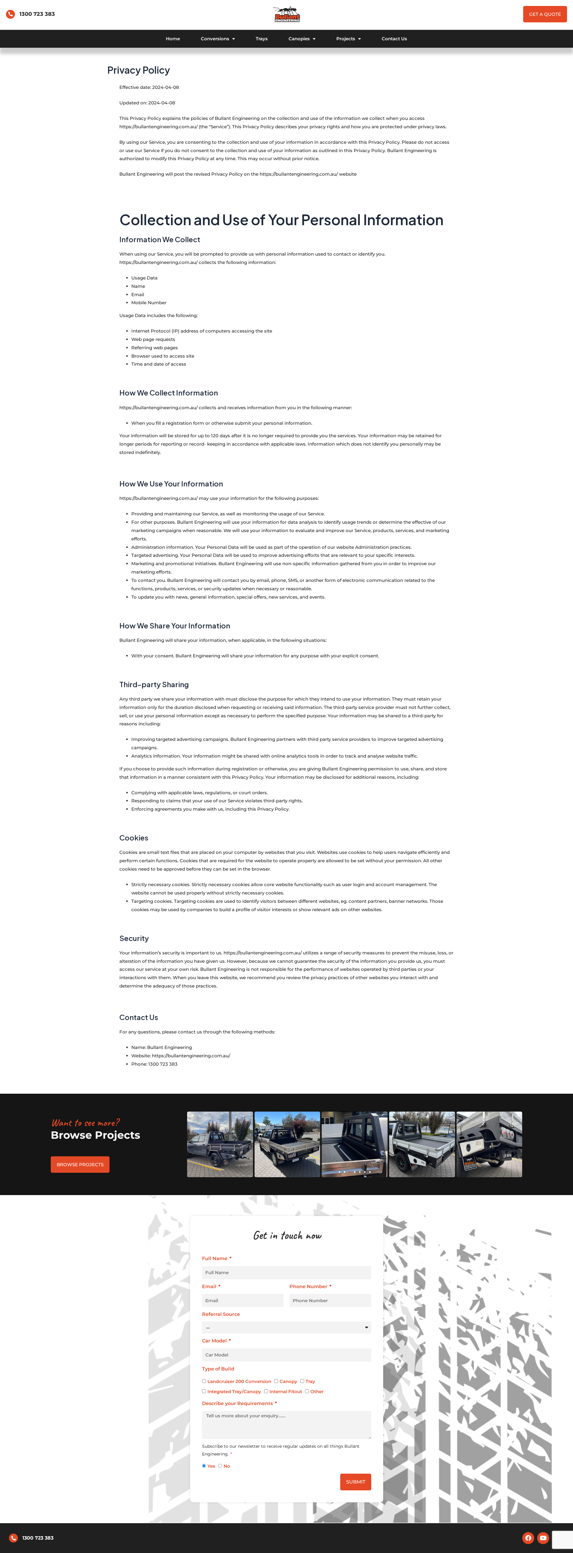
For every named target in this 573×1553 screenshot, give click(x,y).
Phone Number (309, 1286)
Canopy (288, 1381)
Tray (310, 1381)
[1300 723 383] (10, 14)
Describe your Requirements (238, 1403)
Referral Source (221, 1314)
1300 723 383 (37, 14)
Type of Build (218, 1369)
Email (210, 1286)
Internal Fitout (285, 1391)
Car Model (215, 1341)
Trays (262, 38)
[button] (339, 1172)
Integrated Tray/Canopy (234, 1391)
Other (317, 1391)
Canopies (299, 38)
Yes (211, 1466)
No (227, 1466)
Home (173, 38)
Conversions (215, 38)
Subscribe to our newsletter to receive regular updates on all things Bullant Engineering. (281, 1450)
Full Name (215, 1258)
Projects (345, 38)
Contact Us (394, 38)
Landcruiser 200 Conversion (239, 1381)
